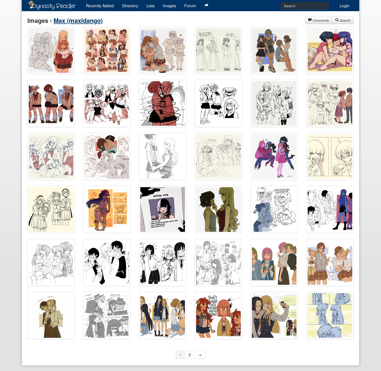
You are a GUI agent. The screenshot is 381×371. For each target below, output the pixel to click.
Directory (130, 5)
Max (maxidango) (78, 20)
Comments (320, 20)
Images (169, 5)
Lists (150, 5)
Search (345, 20)
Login (344, 5)
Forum (190, 5)
